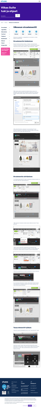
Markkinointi (4, 38)
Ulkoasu (6, 22)
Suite (2, 22)
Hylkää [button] (34, 405)
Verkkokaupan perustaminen (14, 386)
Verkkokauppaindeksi (15, 390)
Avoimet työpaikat (15, 387)
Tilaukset (3, 36)
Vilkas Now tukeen (4, 53)
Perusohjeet (4, 27)
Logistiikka (3, 29)
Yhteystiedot (14, 392)
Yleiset (2, 43)
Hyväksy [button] (30, 405)
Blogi (12, 383)
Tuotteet (3, 34)
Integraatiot (4, 45)
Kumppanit (13, 389)
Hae (17, 15)
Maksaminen (4, 31)
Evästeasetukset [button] (25, 405)
